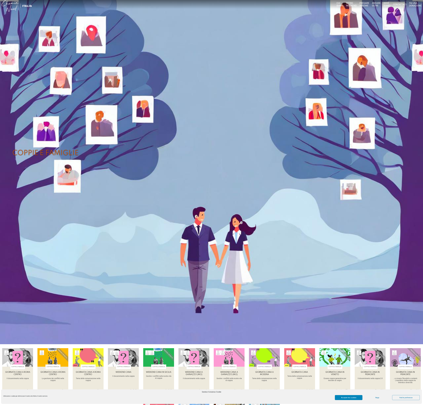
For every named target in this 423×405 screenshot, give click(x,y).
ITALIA (27, 6)
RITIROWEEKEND (351, 4)
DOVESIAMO (387, 4)
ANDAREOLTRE (376, 4)
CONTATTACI (399, 4)
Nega (377, 398)
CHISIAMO (340, 4)
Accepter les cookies (348, 398)
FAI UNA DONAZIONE (415, 4)
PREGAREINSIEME (364, 4)
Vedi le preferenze (406, 398)
